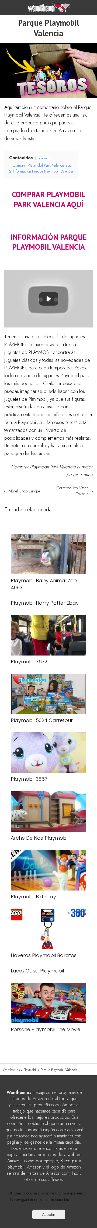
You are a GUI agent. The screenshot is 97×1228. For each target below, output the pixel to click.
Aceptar (48, 1214)
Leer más (79, 1200)
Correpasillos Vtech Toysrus (72, 491)
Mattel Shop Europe (24, 491)
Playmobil (13, 114)
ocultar (42, 158)
